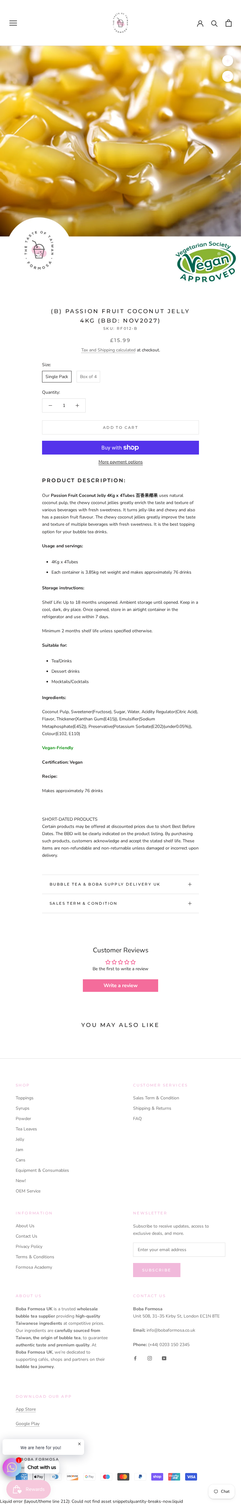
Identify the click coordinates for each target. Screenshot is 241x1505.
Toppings (25, 1098)
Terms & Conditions (35, 1257)
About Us (25, 1226)
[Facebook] (135, 1358)
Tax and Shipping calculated (108, 350)
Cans (20, 1160)
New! (21, 1181)
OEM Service (28, 1191)
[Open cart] (229, 23)
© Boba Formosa (37, 1459)
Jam (19, 1150)
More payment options (121, 462)
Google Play (28, 1424)
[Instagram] (149, 1358)
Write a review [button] (121, 985)
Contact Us (26, 1236)
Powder (23, 1119)
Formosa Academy (34, 1267)
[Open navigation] (13, 23)
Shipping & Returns (152, 1108)
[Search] (214, 23)
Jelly (20, 1139)
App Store (26, 1409)
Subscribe (156, 1270)
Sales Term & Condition (84, 903)
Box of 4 (88, 377)
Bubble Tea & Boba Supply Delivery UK (105, 884)
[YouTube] (164, 1358)
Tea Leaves (26, 1129)
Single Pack (57, 377)
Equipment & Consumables (42, 1170)
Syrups (22, 1108)
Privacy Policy (29, 1247)
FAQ (137, 1119)
